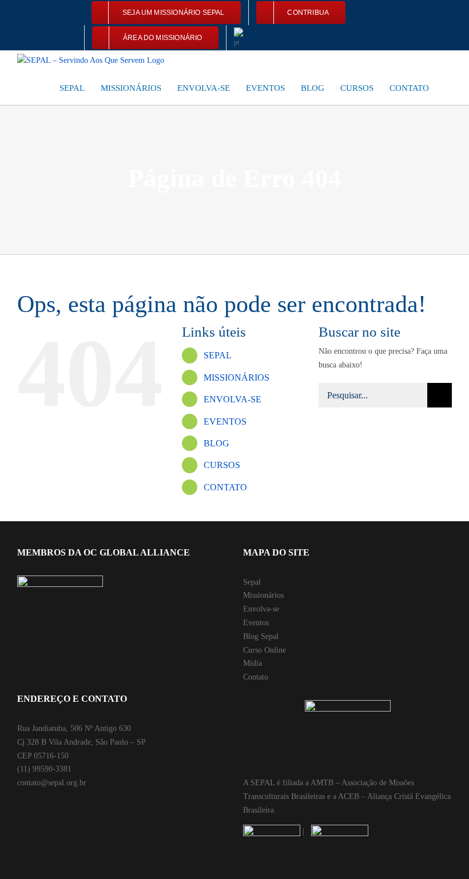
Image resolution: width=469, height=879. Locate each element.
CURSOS (222, 465)
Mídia (252, 663)
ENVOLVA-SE (232, 399)
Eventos (256, 622)
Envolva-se (261, 609)
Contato (255, 677)
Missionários (263, 595)
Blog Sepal (261, 636)
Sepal (252, 582)
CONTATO (225, 487)
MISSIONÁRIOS (236, 377)
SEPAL (218, 355)
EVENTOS (225, 421)
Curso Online (264, 650)
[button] (448, 87)
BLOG (216, 443)
